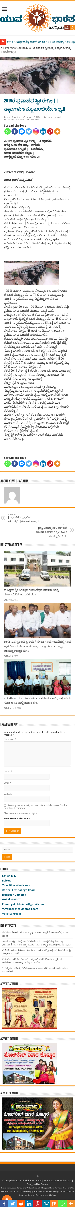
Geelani (44, 1184)
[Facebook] (14, 131)
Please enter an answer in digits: (20, 813)
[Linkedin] (43, 131)
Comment (10, 739)
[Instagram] (36, 131)
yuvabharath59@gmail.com (20, 909)
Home (6, 47)
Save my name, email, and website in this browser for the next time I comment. (35, 806)
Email (7, 782)
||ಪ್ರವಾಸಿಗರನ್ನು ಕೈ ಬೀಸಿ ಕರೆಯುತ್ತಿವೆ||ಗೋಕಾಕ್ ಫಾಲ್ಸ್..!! (24, 518)
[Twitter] (29, 131)
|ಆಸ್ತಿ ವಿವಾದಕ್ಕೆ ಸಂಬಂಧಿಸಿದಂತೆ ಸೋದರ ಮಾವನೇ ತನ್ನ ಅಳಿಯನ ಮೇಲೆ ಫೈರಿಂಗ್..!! (51, 531)
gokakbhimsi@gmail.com (27, 904)
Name (8, 771)
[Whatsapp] (7, 131)
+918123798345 (11, 913)
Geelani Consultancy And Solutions (24, 1188)
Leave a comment (15, 119)
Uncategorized (19, 47)
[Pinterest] (50, 131)
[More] (57, 131)
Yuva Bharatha (13, 117)
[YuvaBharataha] (37, 17)
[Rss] (37, 1176)
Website (8, 794)
